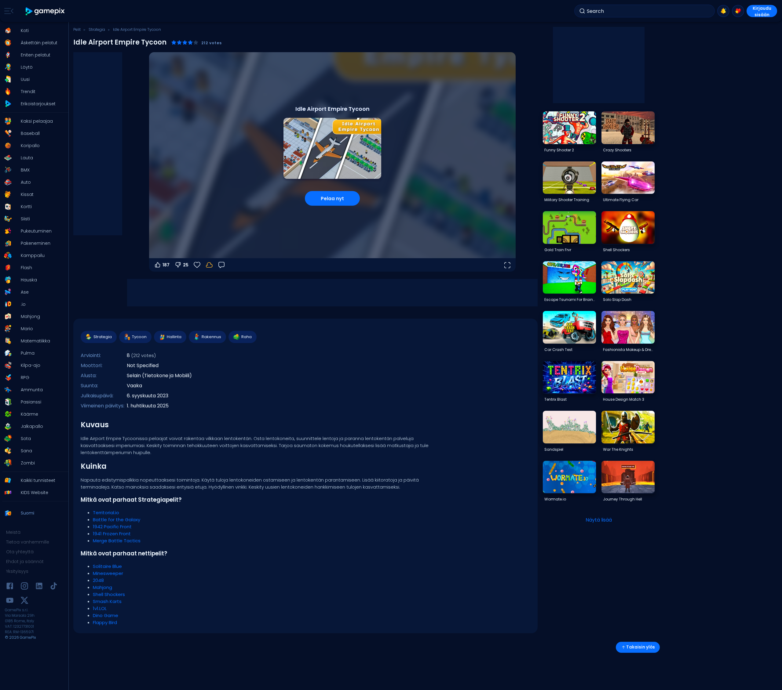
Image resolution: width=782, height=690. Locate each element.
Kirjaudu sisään (762, 11)
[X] (24, 601)
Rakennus (211, 337)
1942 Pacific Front (112, 526)
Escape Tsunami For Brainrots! (570, 299)
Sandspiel (553, 449)
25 (185, 265)
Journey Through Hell (622, 499)
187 (166, 265)
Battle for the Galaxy (116, 519)
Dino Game (105, 615)
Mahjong (102, 587)
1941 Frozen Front (112, 533)
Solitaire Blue (107, 566)
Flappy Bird (105, 622)
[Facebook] (10, 587)
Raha (246, 337)
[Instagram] (24, 587)
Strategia (97, 29)
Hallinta (174, 337)
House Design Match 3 (623, 399)
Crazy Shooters (617, 150)
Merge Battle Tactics (117, 540)
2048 (98, 580)
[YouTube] (10, 601)
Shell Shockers (109, 594)
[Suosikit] (738, 11)
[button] (32, 30)
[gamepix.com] (45, 11)
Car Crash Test (558, 349)
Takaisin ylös (640, 647)
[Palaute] (221, 265)
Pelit (77, 29)
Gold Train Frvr (557, 249)
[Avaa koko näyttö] (507, 265)
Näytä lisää (599, 519)
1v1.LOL (100, 608)
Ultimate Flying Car (620, 199)
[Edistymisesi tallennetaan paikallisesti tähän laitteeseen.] (209, 265)
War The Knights (618, 449)
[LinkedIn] (39, 587)
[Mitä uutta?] (723, 11)
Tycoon (139, 337)
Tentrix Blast (555, 399)
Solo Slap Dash (617, 299)
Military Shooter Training (566, 199)
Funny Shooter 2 (559, 150)
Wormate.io (555, 499)
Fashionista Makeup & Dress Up (628, 349)
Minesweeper (108, 573)
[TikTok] (54, 587)
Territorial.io (106, 512)
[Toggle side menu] (7, 11)
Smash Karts (107, 601)
